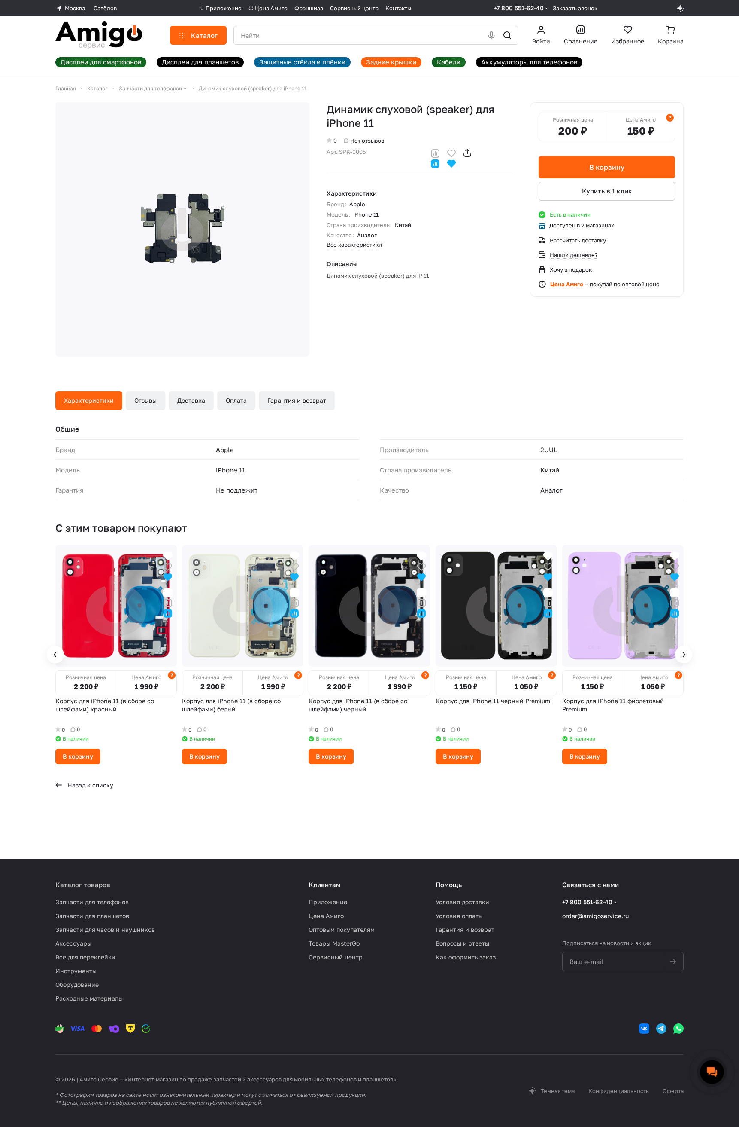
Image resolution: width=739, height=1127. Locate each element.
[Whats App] (678, 1028)
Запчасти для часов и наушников (105, 929)
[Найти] (507, 35)
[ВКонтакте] (644, 1028)
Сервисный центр (336, 957)
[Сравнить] (435, 152)
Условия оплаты (459, 915)
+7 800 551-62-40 (519, 8)
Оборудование (77, 984)
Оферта (673, 1090)
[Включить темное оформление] (680, 8)
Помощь (449, 884)
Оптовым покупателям (342, 929)
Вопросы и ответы (462, 943)
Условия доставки (462, 902)
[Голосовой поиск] (491, 35)
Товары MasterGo (334, 943)
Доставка (191, 400)
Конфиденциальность (618, 1090)
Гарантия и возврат (296, 400)
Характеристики (89, 400)
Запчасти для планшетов (92, 915)
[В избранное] (451, 152)
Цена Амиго (326, 915)
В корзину (606, 167)
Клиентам (325, 884)
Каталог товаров (82, 884)
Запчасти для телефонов (92, 902)
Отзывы (145, 400)
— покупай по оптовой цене (605, 284)
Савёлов (105, 8)
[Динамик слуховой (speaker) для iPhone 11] (182, 229)
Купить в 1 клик (607, 191)
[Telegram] (661, 1028)
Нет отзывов (367, 140)
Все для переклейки (85, 957)
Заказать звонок (575, 8)
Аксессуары (73, 943)
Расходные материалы (89, 998)
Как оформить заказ (466, 957)
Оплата (236, 400)
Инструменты (76, 970)
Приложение (328, 902)
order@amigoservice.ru (595, 915)
